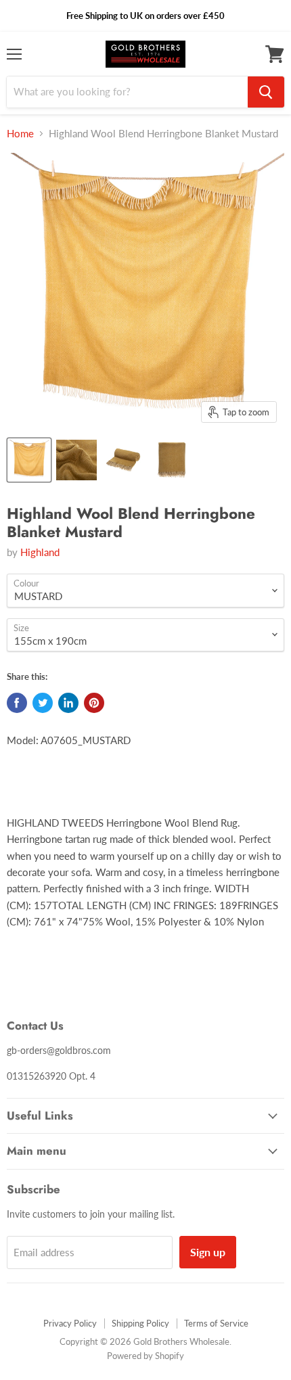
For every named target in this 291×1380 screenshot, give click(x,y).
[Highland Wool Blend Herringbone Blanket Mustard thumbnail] (29, 460)
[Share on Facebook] (17, 703)
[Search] (266, 92)
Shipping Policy (140, 1323)
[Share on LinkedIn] (68, 703)
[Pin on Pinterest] (94, 703)
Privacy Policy (70, 1323)
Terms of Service (216, 1323)
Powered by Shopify (145, 1355)
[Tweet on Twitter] (42, 703)
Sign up (207, 1251)
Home (20, 133)
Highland (40, 552)
